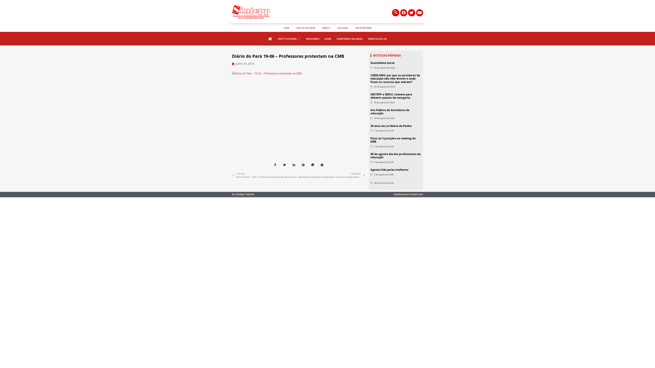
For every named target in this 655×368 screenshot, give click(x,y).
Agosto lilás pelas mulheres (389, 170)
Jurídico (326, 28)
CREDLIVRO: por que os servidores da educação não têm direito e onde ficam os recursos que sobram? (395, 78)
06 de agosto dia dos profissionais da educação (395, 155)
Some (327, 38)
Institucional (287, 38)
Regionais (312, 38)
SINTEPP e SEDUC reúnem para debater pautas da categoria (391, 96)
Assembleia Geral (382, 63)
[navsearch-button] (395, 12)
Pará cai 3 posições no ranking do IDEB (393, 139)
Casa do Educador (305, 28)
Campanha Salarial (350, 38)
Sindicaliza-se (377, 38)
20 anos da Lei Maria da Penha (391, 126)
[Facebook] (403, 12)
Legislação (342, 28)
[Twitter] (411, 12)
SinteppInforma (363, 28)
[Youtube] (419, 12)
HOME (286, 28)
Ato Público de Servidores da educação (389, 111)
